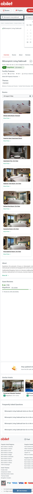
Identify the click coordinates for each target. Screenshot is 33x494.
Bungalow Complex (6, 478)
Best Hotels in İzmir (6, 450)
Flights (20, 10)
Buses (6, 10)
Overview (6, 55)
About (20, 55)
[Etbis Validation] (3, 483)
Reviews (27, 55)
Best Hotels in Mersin (6, 460)
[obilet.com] (11, 5)
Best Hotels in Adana (6, 462)
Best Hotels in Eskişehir (7, 456)
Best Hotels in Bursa (6, 458)
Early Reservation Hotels (7, 474)
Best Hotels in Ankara (6, 448)
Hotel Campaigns (5, 464)
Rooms (14, 55)
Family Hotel (4, 470)
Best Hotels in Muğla (6, 454)
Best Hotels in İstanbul (7, 446)
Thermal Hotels (5, 476)
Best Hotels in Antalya (6, 452)
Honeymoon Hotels (6, 472)
